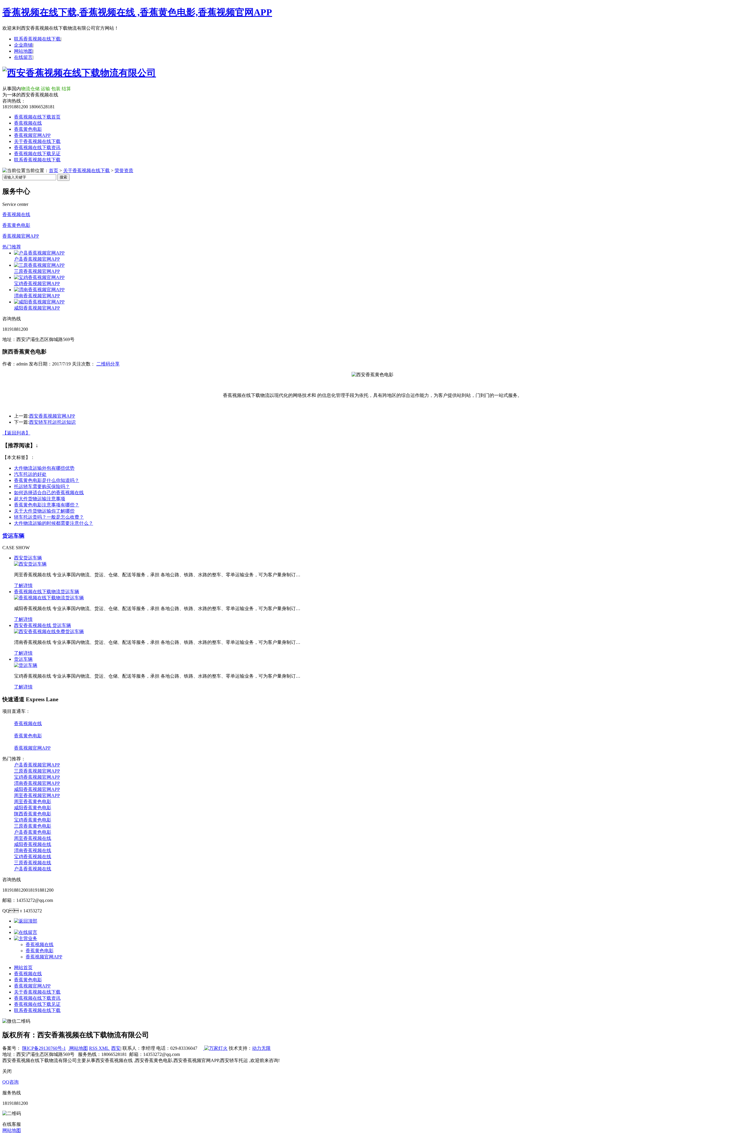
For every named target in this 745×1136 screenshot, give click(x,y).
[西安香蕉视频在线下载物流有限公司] (79, 73)
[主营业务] (25, 938)
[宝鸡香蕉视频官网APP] (39, 277)
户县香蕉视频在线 (32, 868)
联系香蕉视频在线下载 (37, 38)
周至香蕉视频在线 (32, 838)
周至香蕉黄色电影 (32, 801)
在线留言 (23, 57)
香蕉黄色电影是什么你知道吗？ (46, 480)
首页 (53, 170)
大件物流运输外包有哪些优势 (44, 468)
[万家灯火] (215, 1048)
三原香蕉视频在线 (32, 862)
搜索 (63, 177)
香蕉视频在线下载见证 (37, 153)
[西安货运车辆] (30, 563)
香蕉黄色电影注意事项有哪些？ (46, 504)
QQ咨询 (10, 1082)
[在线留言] (25, 932)
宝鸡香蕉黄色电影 (32, 819)
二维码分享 (108, 363)
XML (104, 1048)
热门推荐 (11, 246)
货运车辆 (13, 536)
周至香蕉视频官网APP (37, 795)
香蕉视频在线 (28, 123)
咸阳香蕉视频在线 (32, 844)
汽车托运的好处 (30, 474)
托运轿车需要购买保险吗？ (42, 486)
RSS (94, 1048)
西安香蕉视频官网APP (52, 416)
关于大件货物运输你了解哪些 (44, 510)
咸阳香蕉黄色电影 (32, 807)
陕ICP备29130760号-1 (44, 1048)
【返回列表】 (16, 432)
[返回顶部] (25, 920)
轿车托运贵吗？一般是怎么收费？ (49, 517)
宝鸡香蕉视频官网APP (37, 283)
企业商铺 (23, 45)
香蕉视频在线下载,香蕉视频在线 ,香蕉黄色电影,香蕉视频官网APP (137, 12)
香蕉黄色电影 (28, 129)
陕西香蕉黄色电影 (32, 813)
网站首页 (23, 967)
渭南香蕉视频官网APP (37, 295)
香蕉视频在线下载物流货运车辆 (46, 591)
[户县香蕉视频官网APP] (39, 252)
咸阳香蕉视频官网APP (37, 307)
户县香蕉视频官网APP (37, 259)
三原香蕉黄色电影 (32, 826)
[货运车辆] (25, 665)
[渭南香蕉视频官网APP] (39, 289)
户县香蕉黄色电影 (32, 832)
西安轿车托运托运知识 (52, 422)
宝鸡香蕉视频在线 (32, 856)
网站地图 (23, 51)
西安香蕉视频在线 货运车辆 (42, 625)
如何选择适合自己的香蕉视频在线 (49, 492)
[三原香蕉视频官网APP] (39, 265)
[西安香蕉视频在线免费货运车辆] (49, 631)
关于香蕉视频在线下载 (37, 141)
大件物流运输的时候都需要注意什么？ (53, 523)
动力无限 (261, 1048)
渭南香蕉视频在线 (32, 850)
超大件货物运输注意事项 (39, 498)
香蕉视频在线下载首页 (37, 116)
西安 (115, 1048)
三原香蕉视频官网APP (37, 271)
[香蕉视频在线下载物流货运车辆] (49, 597)
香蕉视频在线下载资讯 (37, 147)
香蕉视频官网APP (32, 135)
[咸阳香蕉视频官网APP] (39, 301)
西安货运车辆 (28, 557)
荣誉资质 (124, 170)
